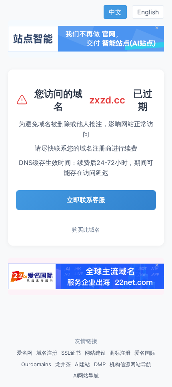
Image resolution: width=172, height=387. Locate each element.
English (148, 12)
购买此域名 (86, 229)
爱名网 (24, 352)
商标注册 (120, 352)
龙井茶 (63, 364)
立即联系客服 (86, 200)
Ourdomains (36, 364)
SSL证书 (71, 352)
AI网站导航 (86, 375)
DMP (100, 364)
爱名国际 (144, 352)
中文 (115, 12)
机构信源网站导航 (130, 364)
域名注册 (46, 352)
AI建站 (82, 364)
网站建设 (95, 352)
